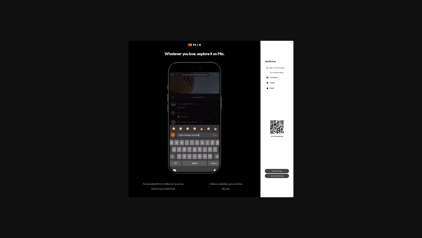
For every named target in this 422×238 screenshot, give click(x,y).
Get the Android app (277, 176)
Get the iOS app (277, 171)
